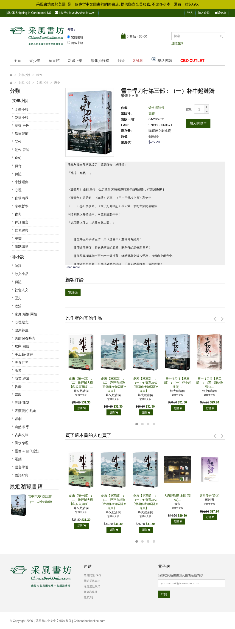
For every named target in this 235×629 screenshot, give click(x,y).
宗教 (18, 395)
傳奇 (18, 166)
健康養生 (21, 330)
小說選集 (21, 182)
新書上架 (75, 61)
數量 (189, 109)
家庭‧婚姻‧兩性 (26, 314)
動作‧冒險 (22, 150)
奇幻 (18, 158)
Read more (72, 267)
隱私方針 (89, 597)
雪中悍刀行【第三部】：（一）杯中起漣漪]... (177, 382)
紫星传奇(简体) (209, 495)
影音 (121, 61)
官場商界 (21, 198)
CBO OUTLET (192, 61)
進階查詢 (177, 43)
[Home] (11, 75)
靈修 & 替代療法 (27, 451)
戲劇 (18, 419)
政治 (18, 306)
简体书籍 (77, 43)
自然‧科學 (22, 427)
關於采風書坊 (92, 581)
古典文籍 (21, 435)
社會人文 (21, 290)
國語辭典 (21, 475)
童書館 (54, 61)
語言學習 (21, 467)
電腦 (18, 459)
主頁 (17, 61)
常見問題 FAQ (92, 575)
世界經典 (21, 230)
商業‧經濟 (22, 378)
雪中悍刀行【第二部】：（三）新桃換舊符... (209, 382)
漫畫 (18, 238)
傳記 (18, 174)
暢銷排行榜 (100, 61)
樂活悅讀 (164, 61)
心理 (18, 190)
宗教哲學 (21, 206)
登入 (190, 12)
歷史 (18, 298)
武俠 (18, 142)
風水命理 (21, 443)
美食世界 (21, 362)
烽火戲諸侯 (156, 108)
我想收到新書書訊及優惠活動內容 (180, 575)
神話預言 (21, 222)
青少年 (34, 61)
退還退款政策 (92, 586)
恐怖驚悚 (21, 134)
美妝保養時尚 (25, 338)
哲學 (18, 386)
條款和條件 (91, 592)
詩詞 (18, 266)
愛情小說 (21, 117)
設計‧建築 (22, 403)
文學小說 (20, 101)
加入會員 (204, 12)
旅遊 (18, 370)
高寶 (151, 113)
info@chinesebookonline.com (77, 12)
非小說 (18, 257)
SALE (138, 61)
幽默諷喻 (21, 246)
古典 (18, 214)
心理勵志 (21, 322)
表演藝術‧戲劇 (25, 411)
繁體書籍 (77, 37)
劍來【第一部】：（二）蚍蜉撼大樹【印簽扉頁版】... (81, 382)
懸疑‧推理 (22, 126)
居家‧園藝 (22, 346)
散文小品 (21, 274)
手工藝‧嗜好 (24, 354)
